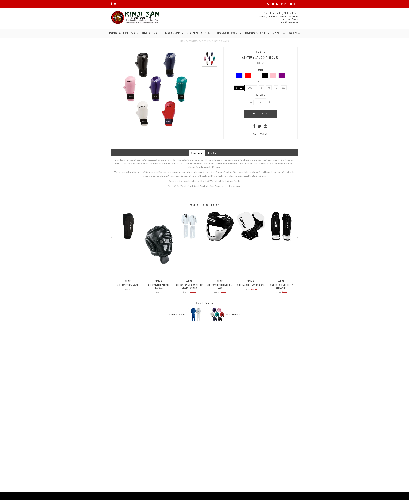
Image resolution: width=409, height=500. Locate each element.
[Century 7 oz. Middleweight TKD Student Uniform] (189, 239)
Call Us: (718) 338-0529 (281, 13)
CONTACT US (260, 133)
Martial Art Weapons (198, 33)
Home (183, 41)
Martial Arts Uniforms (122, 33)
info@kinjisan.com (289, 21)
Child (239, 88)
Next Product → (234, 314)
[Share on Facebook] (254, 127)
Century (193, 41)
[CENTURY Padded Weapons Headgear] (158, 276)
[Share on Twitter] (259, 127)
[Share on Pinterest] (265, 127)
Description (197, 153)
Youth (251, 88)
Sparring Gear (172, 33)
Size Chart (213, 153)
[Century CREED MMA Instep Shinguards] (281, 239)
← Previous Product (176, 314)
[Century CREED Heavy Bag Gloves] (250, 239)
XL (283, 88)
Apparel (277, 33)
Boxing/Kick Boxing (255, 33)
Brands (292, 33)
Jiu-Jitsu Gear (149, 33)
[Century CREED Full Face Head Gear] (220, 239)
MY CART (287, 4)
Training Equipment (227, 33)
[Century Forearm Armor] (128, 239)
